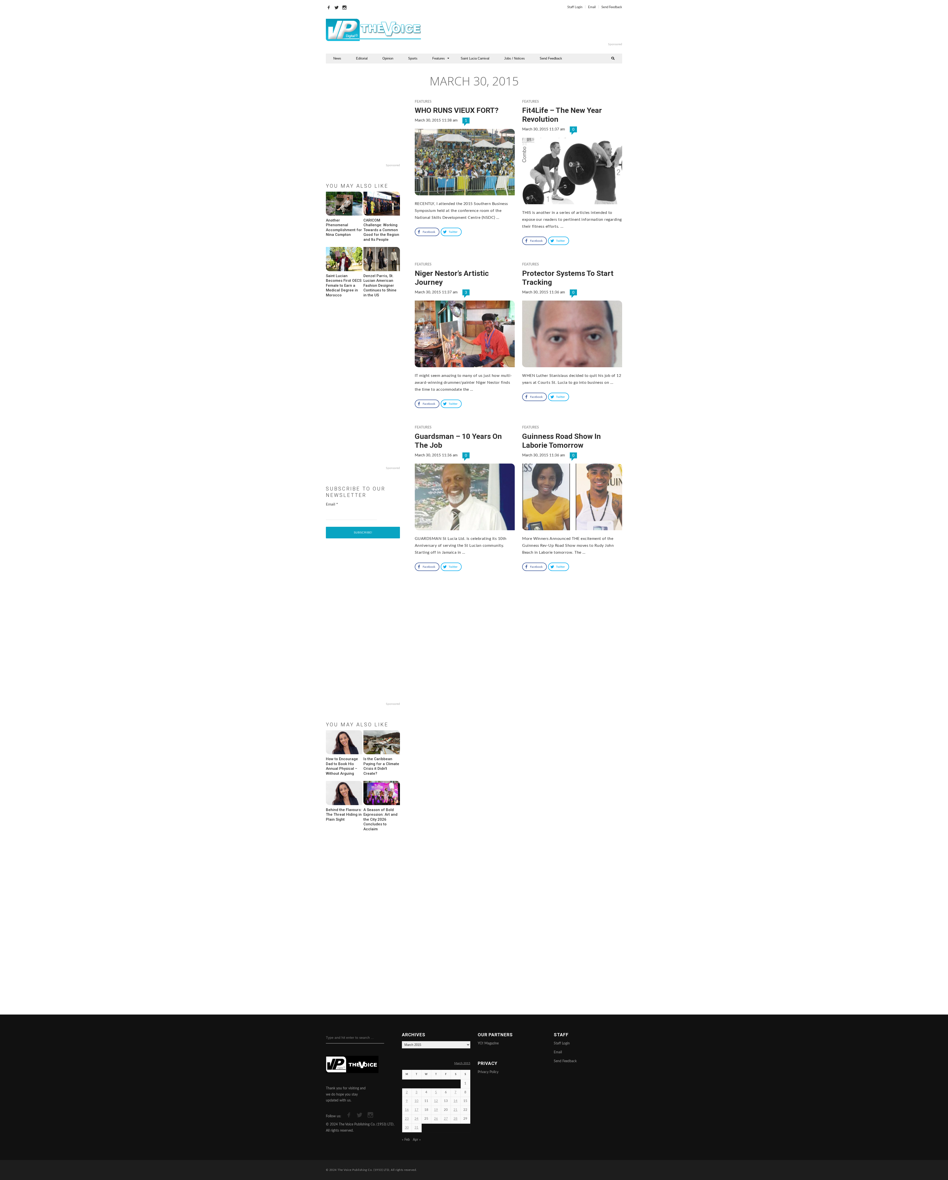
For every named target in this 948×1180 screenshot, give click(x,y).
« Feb (406, 1139)
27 (446, 1118)
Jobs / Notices (514, 58)
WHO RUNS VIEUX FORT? (456, 110)
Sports (412, 58)
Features (438, 58)
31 (416, 1127)
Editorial (362, 58)
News (337, 58)
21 (455, 1110)
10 (416, 1101)
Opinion (387, 58)
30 (407, 1127)
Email (592, 7)
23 (407, 1118)
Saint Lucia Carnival (475, 58)
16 (407, 1110)
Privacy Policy (488, 1072)
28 (455, 1118)
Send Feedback (611, 7)
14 (455, 1101)
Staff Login (574, 7)
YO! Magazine (488, 1043)
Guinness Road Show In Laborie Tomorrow (561, 440)
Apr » (417, 1139)
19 (436, 1110)
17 (416, 1110)
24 (416, 1118)
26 (436, 1118)
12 (436, 1101)
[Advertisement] (534, 30)
